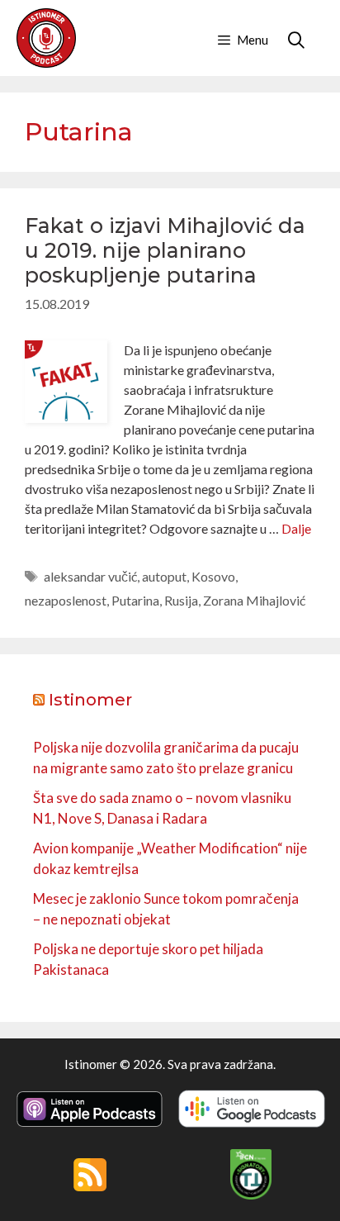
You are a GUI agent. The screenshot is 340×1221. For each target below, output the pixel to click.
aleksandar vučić (90, 576)
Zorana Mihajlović (254, 600)
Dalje (296, 528)
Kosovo (213, 576)
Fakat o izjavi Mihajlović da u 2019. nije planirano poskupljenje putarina (165, 250)
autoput (164, 576)
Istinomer (90, 700)
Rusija (181, 600)
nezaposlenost (65, 600)
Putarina (135, 600)
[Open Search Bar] (296, 39)
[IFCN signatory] (251, 1194)
